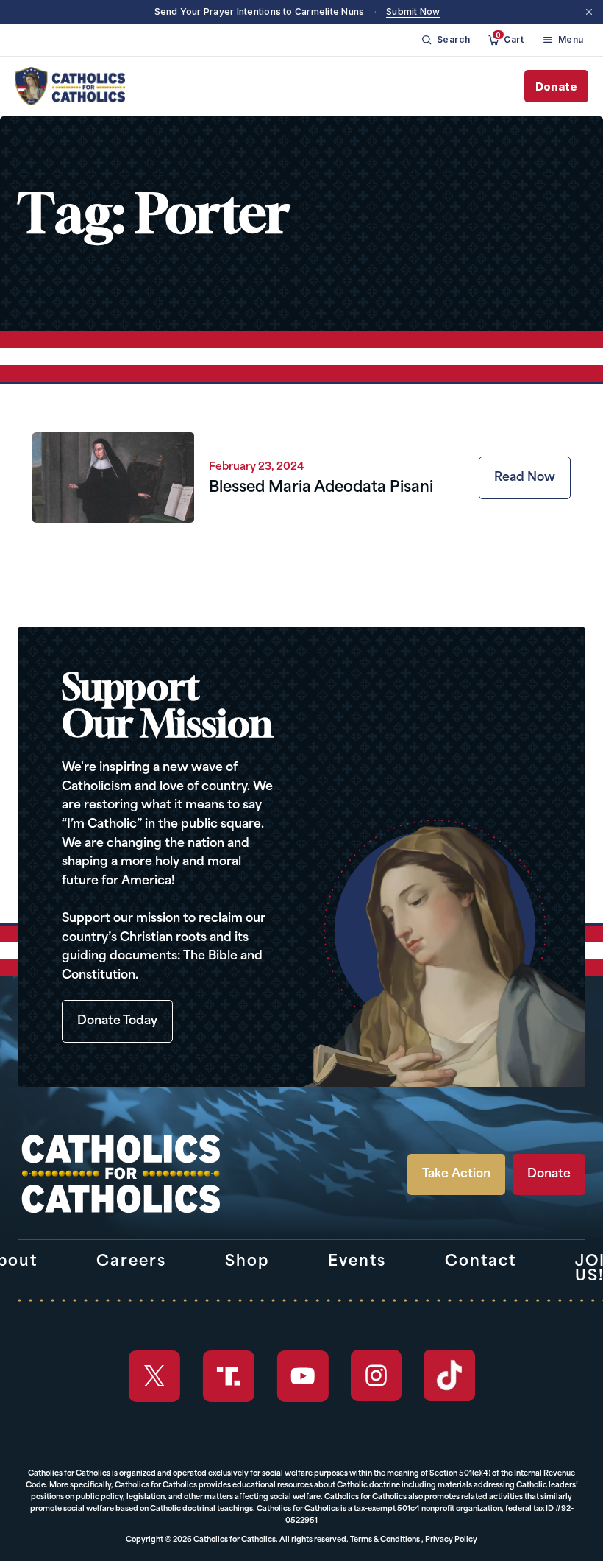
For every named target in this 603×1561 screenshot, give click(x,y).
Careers (131, 1262)
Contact (480, 1262)
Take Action (456, 1174)
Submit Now (413, 11)
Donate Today (117, 1021)
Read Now (524, 478)
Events (357, 1262)
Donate (556, 87)
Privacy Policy (451, 1540)
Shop (247, 1262)
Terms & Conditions (385, 1540)
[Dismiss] (589, 12)
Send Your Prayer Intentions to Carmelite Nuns (259, 11)
